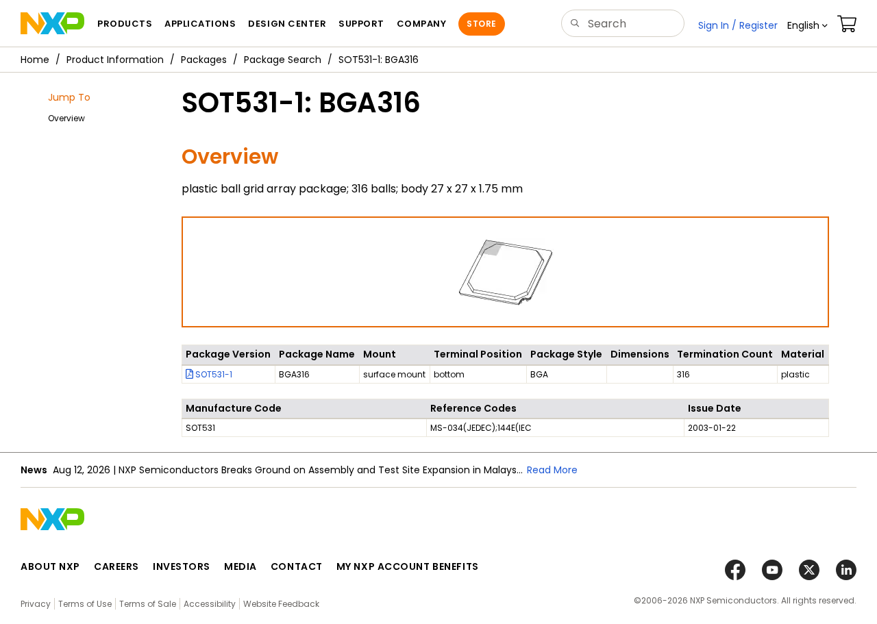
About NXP (50, 566)
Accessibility (210, 604)
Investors (181, 566)
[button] (807, 25)
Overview (66, 118)
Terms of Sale (147, 604)
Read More (552, 470)
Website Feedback (281, 604)
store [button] (481, 23)
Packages (204, 59)
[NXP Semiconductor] (52, 23)
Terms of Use (85, 604)
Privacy (36, 604)
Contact (297, 566)
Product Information (115, 59)
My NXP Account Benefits (407, 566)
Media (240, 566)
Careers (116, 566)
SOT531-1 (212, 374)
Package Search (282, 59)
